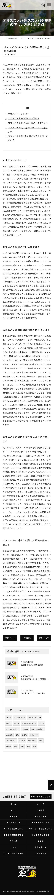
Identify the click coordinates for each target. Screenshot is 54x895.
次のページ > (44, 637)
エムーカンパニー (37, 729)
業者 (28, 746)
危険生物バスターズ (29, 723)
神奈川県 (25, 729)
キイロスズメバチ (12, 729)
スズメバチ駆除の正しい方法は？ (23, 118)
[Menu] (48, 5)
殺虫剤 (8, 746)
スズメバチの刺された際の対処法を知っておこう (28, 138)
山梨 (17, 735)
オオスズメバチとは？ (18, 113)
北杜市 (41, 723)
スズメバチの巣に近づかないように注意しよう (28, 129)
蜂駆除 (24, 735)
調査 (40, 741)
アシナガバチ (11, 741)
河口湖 (16, 723)
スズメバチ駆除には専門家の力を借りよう (28, 123)
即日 (34, 746)
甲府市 (8, 723)
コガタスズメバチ (34, 717)
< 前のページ (10, 637)
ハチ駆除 (9, 735)
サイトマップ (41, 853)
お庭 (22, 746)
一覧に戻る (27, 637)
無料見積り (32, 741)
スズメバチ (34, 735)
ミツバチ (22, 741)
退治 (15, 746)
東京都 (8, 717)
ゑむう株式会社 (19, 717)
